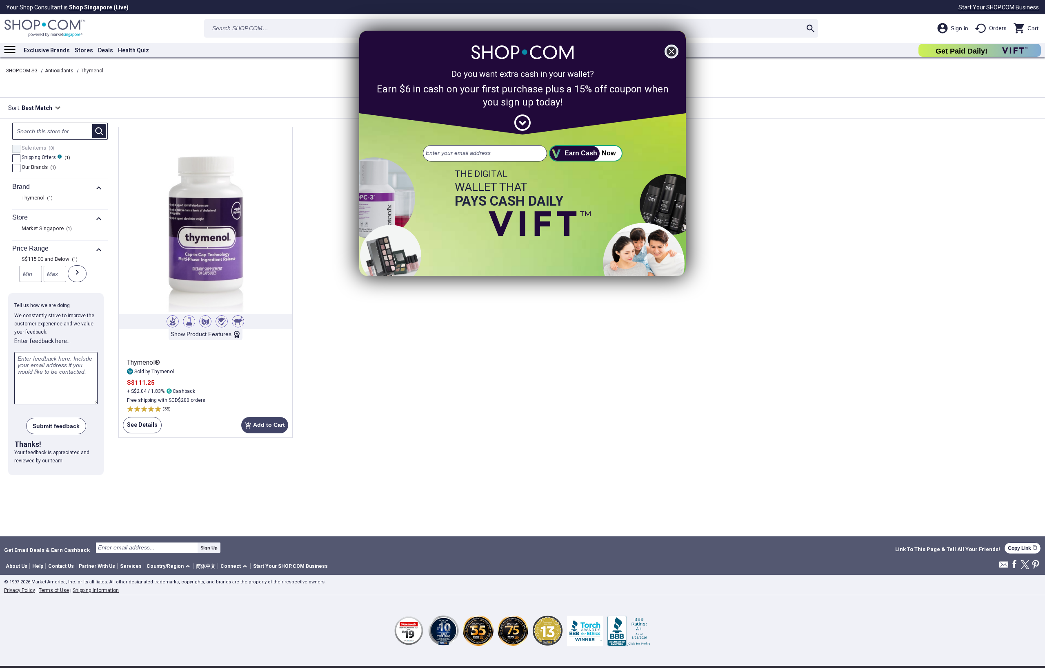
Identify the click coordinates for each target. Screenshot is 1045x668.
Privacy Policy (19, 590)
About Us (16, 566)
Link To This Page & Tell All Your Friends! (947, 549)
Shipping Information (96, 590)
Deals (105, 50)
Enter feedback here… (42, 341)
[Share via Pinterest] (1035, 565)
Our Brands (38, 167)
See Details (140, 424)
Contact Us (61, 566)
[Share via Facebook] (1014, 564)
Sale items (37, 148)
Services (131, 566)
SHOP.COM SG (22, 71)
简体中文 (206, 566)
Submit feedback (56, 426)
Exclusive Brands (47, 50)
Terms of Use (54, 590)
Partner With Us (97, 566)
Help (37, 566)
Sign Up (209, 547)
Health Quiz (133, 50)
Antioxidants (60, 71)
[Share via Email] (1003, 567)
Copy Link (1022, 548)
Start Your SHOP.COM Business (998, 7)
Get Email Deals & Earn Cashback (47, 550)
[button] (169, 566)
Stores (84, 50)
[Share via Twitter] (1025, 565)
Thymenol (92, 71)
